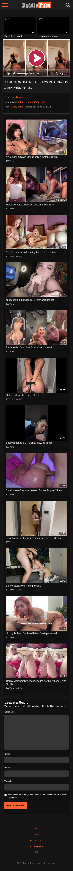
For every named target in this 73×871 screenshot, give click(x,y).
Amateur (19, 102)
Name (7, 754)
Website (8, 781)
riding (20, 106)
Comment (9, 712)
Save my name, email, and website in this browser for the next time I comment (38, 796)
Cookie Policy (36, 846)
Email (7, 767)
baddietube (17, 97)
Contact (36, 828)
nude (13, 106)
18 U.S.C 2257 (36, 840)
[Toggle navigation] (5, 5)
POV (36, 102)
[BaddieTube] (36, 5)
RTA (37, 852)
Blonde (29, 102)
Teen (42, 102)
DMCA (36, 834)
